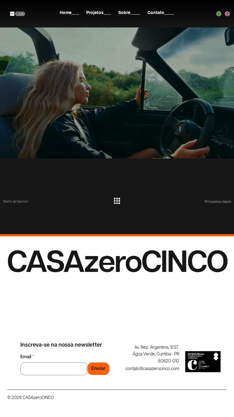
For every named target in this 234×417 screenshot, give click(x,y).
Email (27, 357)
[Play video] (117, 93)
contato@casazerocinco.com (152, 369)
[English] (224, 14)
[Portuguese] (216, 14)
